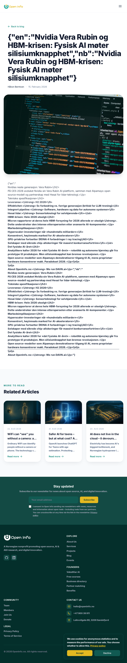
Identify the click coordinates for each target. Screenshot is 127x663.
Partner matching (76, 586)
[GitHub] (6, 557)
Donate (7, 619)
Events (70, 560)
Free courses (73, 576)
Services (71, 546)
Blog (69, 555)
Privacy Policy (11, 631)
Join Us (8, 614)
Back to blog (17, 26)
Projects (71, 551)
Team (6, 605)
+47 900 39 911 (81, 613)
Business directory (77, 581)
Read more (13, 456)
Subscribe (89, 499)
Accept (79, 653)
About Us (72, 541)
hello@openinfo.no (83, 606)
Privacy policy (98, 645)
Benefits (71, 590)
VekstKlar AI (73, 572)
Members (9, 610)
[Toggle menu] (120, 6)
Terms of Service (13, 635)
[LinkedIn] (14, 557)
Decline (107, 653)
